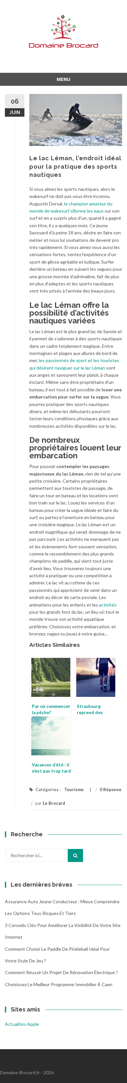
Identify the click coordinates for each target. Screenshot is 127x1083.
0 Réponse (110, 789)
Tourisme (74, 789)
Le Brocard (54, 803)
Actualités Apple (22, 1024)
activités (108, 604)
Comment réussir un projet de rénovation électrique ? (61, 972)
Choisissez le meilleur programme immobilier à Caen (58, 984)
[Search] (75, 855)
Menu (63, 79)
